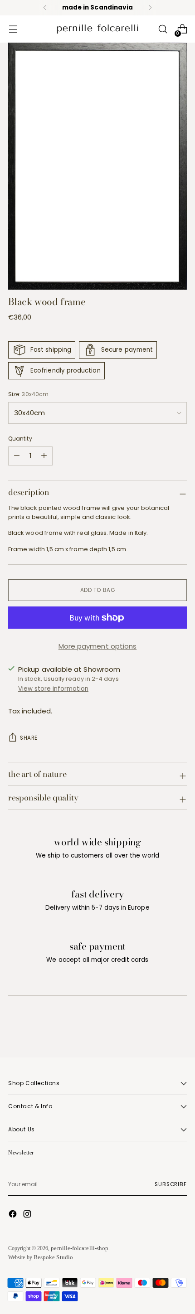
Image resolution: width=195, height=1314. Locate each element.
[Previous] (45, 7)
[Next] (150, 7)
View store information (53, 688)
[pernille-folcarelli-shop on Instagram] (28, 1215)
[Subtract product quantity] (44, 456)
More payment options (97, 646)
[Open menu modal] (13, 29)
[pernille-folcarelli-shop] (97, 29)
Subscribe (171, 1184)
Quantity (20, 438)
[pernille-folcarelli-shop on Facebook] (13, 1215)
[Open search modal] (162, 29)
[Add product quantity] (17, 456)
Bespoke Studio (53, 1257)
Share (29, 738)
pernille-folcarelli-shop (79, 1248)
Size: (28, 394)
